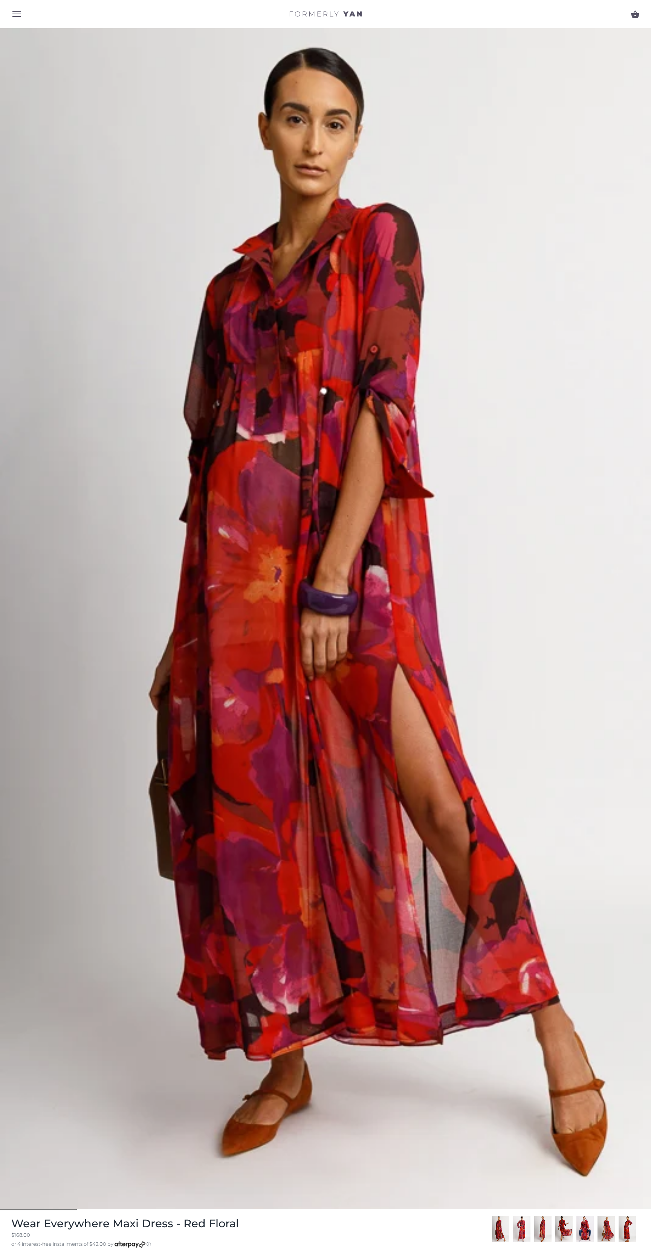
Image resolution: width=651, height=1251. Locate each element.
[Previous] (492, 1229)
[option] (500, 1229)
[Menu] (17, 15)
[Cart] (635, 14)
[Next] (639, 1229)
